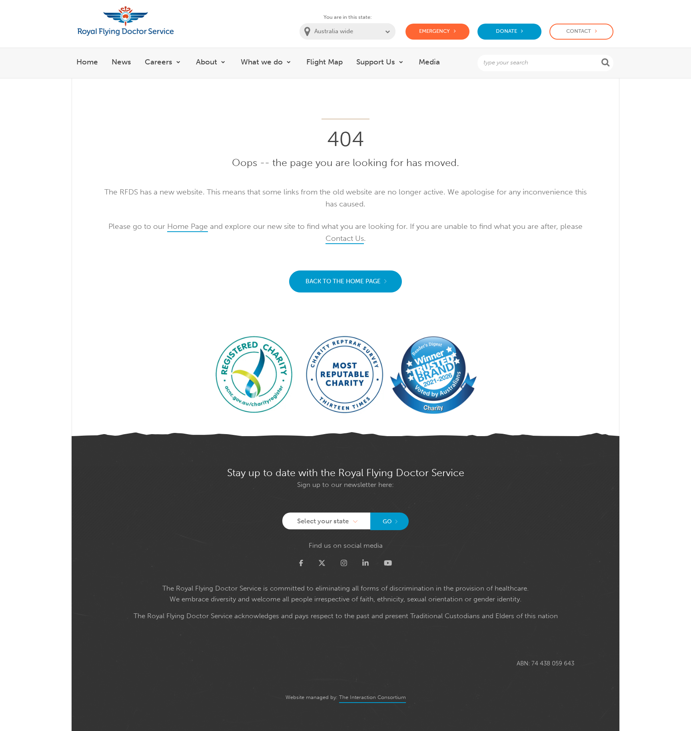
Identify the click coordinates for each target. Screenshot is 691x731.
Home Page (187, 226)
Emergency (434, 31)
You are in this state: (348, 17)
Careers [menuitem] (158, 61)
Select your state (323, 521)
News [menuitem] (121, 61)
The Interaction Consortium (372, 697)
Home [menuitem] (87, 61)
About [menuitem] (206, 61)
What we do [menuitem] (262, 61)
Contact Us (345, 238)
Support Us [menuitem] (375, 61)
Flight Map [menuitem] (324, 61)
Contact (578, 31)
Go (387, 521)
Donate (506, 31)
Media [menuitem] (429, 61)
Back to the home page (343, 281)
